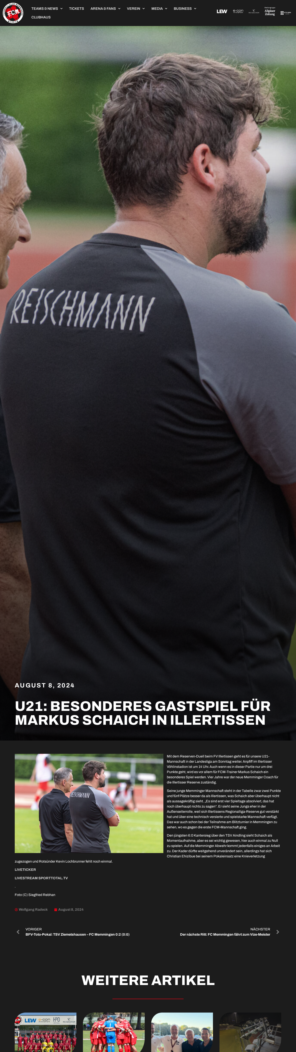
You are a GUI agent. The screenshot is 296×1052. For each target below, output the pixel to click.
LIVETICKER (25, 869)
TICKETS (76, 8)
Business (183, 8)
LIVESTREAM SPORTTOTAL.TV (41, 878)
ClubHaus (41, 17)
